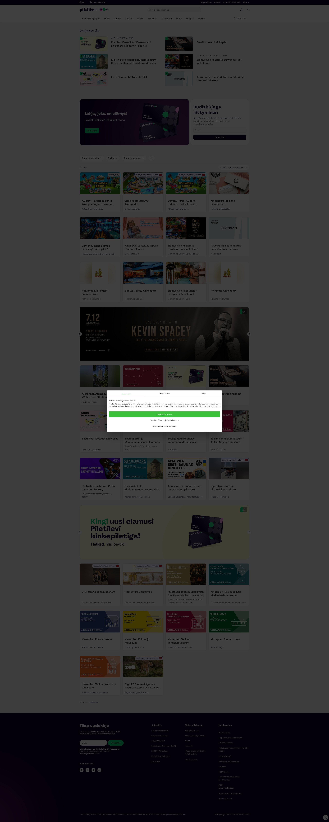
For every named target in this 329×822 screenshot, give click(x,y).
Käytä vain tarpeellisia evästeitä (164, 426)
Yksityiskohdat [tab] (164, 393)
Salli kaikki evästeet (164, 414)
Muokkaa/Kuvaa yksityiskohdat (163, 420)
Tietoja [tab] (203, 393)
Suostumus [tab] (126, 394)
